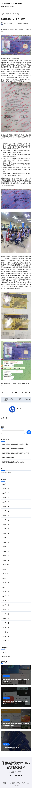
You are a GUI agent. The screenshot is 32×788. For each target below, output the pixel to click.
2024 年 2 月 (5, 556)
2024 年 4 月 (5, 547)
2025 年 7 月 (5, 488)
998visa (4, 652)
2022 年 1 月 (5, 623)
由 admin (6, 23)
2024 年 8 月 (5, 529)
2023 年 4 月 (5, 600)
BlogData (24, 783)
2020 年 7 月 (5, 636)
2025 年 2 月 (5, 502)
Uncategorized (6, 656)
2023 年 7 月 (5, 587)
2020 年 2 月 (5, 641)
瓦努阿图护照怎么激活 (8, 457)
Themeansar (15, 785)
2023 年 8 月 (5, 582)
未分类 (26, 23)
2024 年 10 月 (6, 520)
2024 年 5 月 (5, 542)
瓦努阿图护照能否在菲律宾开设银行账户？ (14, 462)
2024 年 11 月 (5, 515)
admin (21, 409)
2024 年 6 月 (5, 538)
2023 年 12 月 (5, 565)
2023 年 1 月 (5, 614)
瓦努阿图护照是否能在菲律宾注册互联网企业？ (15, 444)
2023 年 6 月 (5, 591)
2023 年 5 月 (5, 596)
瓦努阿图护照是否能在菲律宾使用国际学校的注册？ (16, 453)
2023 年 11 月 (5, 569)
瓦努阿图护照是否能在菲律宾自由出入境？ (14, 448)
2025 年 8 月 (5, 484)
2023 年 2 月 (5, 609)
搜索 (2, 427)
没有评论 (20, 23)
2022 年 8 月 (5, 618)
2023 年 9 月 (5, 578)
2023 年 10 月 (6, 573)
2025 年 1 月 (5, 506)
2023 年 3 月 (5, 605)
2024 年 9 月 (5, 524)
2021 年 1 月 (5, 632)
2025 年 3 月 (5, 497)
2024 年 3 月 (5, 551)
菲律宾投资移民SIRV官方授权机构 (11, 3)
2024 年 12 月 (6, 511)
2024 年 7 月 (5, 533)
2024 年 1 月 (5, 560)
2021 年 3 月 (5, 627)
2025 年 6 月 (5, 493)
